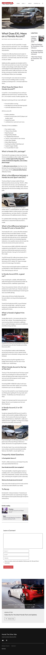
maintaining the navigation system (13, 476)
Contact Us (37, 3)
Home (18, 3)
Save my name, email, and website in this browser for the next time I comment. (22, 562)
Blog (23, 3)
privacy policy (6, 645)
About (30, 3)
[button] (42, 3)
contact (13, 645)
